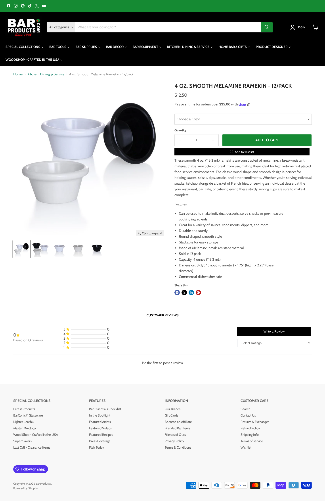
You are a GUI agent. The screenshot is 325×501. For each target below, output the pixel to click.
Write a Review (274, 331)
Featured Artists (100, 422)
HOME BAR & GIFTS (232, 47)
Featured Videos (100, 428)
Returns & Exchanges (255, 422)
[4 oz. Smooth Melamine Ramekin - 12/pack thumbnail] (21, 249)
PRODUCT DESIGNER (272, 47)
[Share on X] (184, 292)
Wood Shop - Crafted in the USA (35, 435)
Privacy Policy (174, 441)
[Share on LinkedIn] (191, 292)
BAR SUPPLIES (86, 47)
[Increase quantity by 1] (213, 140)
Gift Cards (171, 415)
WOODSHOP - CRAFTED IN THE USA (33, 60)
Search (245, 409)
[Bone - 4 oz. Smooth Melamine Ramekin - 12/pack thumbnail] (78, 249)
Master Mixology (24, 428)
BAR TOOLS (58, 47)
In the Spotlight (99, 415)
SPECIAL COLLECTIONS (23, 47)
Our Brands (172, 409)
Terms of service (252, 441)
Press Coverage (99, 441)
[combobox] (168, 27)
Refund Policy (250, 428)
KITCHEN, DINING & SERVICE (188, 47)
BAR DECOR (115, 47)
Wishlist (246, 447)
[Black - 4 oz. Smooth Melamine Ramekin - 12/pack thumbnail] (96, 249)
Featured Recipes (101, 435)
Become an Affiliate (178, 422)
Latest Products (24, 409)
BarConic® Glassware (28, 415)
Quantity (180, 130)
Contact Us (248, 415)
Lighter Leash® (23, 422)
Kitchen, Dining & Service (45, 74)
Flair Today (96, 447)
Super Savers (22, 441)
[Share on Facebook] (177, 292)
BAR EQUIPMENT (146, 47)
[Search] (267, 27)
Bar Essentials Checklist (105, 409)
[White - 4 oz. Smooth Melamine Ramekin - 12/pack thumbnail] (59, 249)
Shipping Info (250, 435)
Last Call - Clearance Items (31, 447)
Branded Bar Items (177, 428)
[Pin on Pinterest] (198, 292)
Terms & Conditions (178, 447)
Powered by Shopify (25, 488)
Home (18, 74)
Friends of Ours (175, 435)
